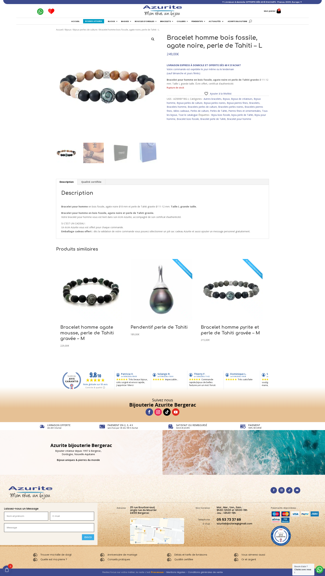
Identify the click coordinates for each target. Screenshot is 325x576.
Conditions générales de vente (205, 572)
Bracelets (254, 102)
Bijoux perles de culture (85, 29)
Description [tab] (67, 181)
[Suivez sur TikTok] (167, 412)
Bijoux (68, 29)
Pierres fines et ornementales (244, 110)
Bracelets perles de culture (202, 106)
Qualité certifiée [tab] (91, 181)
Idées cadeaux (181, 110)
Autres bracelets (212, 98)
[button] (153, 39)
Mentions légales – (177, 572)
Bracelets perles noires (230, 106)
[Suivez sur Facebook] (149, 412)
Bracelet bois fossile (188, 119)
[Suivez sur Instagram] (158, 412)
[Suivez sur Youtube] (175, 412)
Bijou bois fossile (220, 114)
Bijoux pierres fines (237, 102)
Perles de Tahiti (218, 110)
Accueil (59, 29)
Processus (157, 572)
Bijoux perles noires (214, 102)
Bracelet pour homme (239, 119)
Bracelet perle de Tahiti (213, 119)
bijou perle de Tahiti (242, 114)
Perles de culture (199, 110)
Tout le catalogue (188, 114)
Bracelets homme (176, 106)
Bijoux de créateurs (241, 98)
